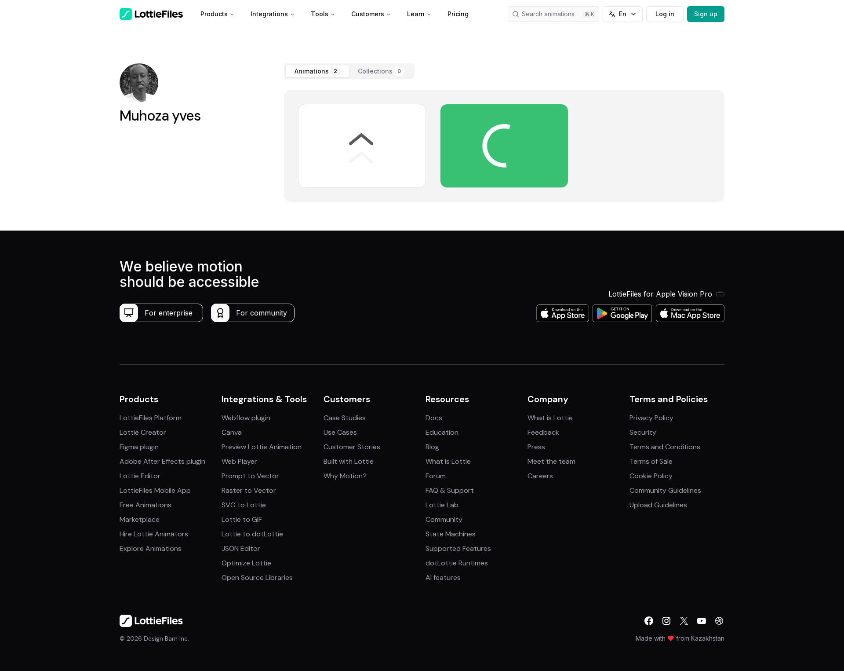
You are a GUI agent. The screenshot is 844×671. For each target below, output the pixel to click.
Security (642, 432)
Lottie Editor (140, 475)
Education (442, 432)
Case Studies (345, 417)
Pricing (458, 14)
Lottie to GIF (242, 519)
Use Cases (340, 432)
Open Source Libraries (257, 577)
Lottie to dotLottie (252, 534)
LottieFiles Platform (151, 417)
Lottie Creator (143, 432)
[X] (684, 621)
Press (536, 446)
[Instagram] (666, 621)
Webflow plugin (246, 417)
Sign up (705, 14)
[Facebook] (649, 621)
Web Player (239, 461)
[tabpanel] (504, 146)
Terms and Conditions (664, 446)
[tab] (317, 71)
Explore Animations (151, 548)
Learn (416, 14)
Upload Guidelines (658, 505)
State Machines (451, 534)
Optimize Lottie (246, 563)
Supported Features (458, 548)
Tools (319, 14)
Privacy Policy (651, 417)
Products (214, 14)
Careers (540, 475)
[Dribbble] (719, 621)
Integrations (269, 14)
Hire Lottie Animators (154, 534)
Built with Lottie (349, 461)
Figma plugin (139, 446)
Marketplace (140, 519)
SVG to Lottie (244, 505)
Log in (664, 14)
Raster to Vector (249, 490)
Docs (434, 417)
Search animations (548, 14)
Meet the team (551, 461)
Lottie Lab (442, 505)
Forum (436, 475)
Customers (367, 14)
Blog (432, 446)
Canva (232, 432)
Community (444, 519)
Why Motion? (345, 475)
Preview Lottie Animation (262, 446)
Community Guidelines (665, 490)
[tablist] (349, 71)
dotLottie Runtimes (457, 563)
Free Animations (145, 505)
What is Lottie (448, 461)
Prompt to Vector (250, 475)
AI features (443, 577)
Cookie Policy (651, 475)
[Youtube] (701, 621)
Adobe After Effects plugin (162, 461)
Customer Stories (352, 446)
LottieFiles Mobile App (155, 490)
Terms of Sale (651, 461)
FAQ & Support (450, 490)
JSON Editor (241, 548)
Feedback (543, 432)
